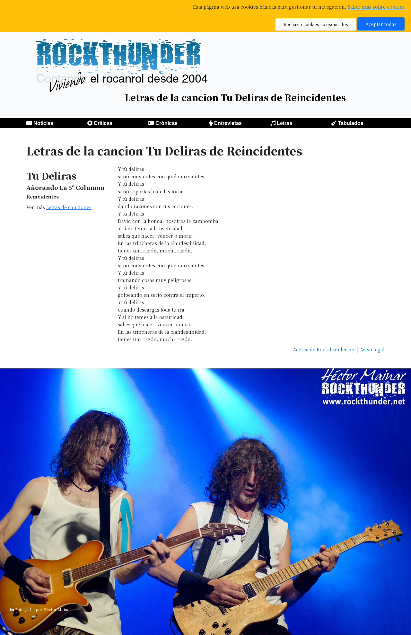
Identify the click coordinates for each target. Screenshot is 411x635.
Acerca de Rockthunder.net (324, 349)
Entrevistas (228, 123)
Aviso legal (372, 349)
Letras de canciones (69, 207)
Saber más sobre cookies (376, 6)
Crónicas (166, 123)
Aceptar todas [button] (381, 24)
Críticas (103, 123)
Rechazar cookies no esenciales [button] (316, 24)
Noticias (43, 123)
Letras (284, 123)
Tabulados (350, 123)
